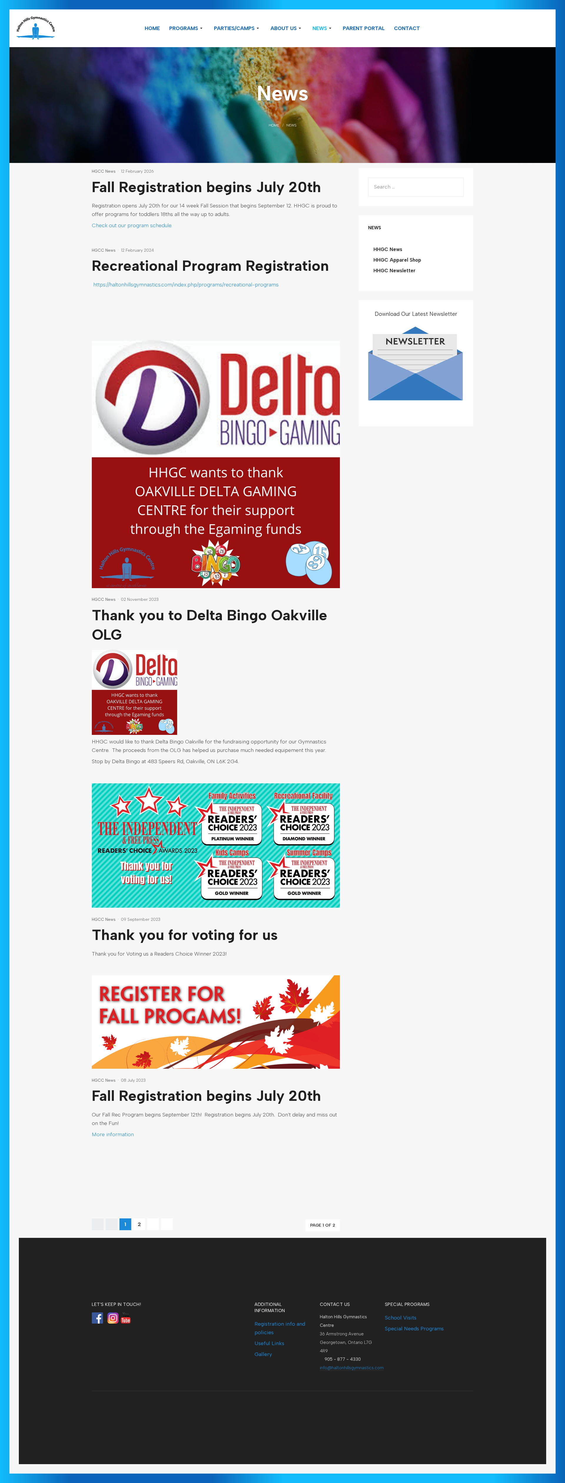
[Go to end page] (167, 1224)
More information (113, 1134)
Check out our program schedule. (132, 225)
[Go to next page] (153, 1224)
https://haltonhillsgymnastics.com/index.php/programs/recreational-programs (186, 284)
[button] (186, 28)
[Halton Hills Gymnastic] (56, 28)
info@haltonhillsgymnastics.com (352, 1367)
